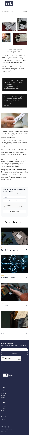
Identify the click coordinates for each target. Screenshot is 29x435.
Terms (2, 429)
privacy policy (19, 363)
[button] (26, 3)
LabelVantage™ (21, 140)
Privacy (6, 429)
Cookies (10, 429)
